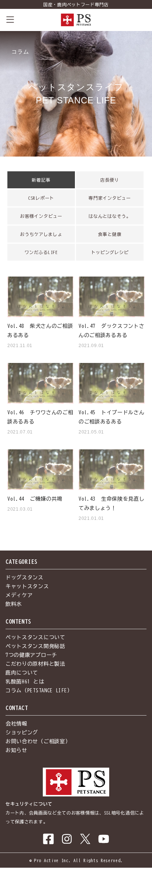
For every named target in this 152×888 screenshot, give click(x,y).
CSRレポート (41, 198)
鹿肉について (22, 672)
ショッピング (22, 732)
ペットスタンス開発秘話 (35, 646)
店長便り (109, 180)
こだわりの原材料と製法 (35, 663)
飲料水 (14, 604)
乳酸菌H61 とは (25, 681)
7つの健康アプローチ (31, 655)
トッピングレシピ (110, 252)
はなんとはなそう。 (110, 216)
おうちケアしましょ (41, 234)
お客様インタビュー (41, 216)
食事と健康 (110, 234)
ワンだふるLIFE (41, 252)
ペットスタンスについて (35, 637)
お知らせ (16, 750)
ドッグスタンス (25, 577)
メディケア (19, 595)
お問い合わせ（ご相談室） (38, 741)
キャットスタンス (27, 586)
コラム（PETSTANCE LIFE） (39, 690)
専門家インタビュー (110, 198)
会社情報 (16, 723)
